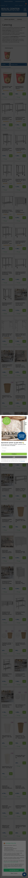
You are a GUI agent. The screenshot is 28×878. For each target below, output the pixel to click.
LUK (14, 457)
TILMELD (14, 454)
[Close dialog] (26, 417)
